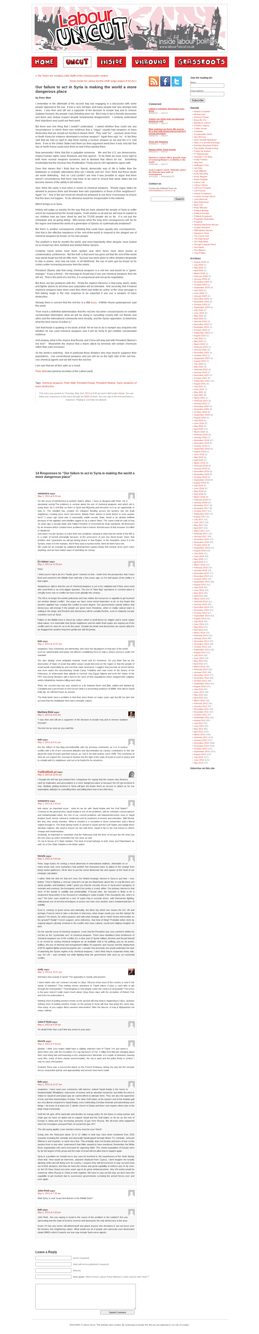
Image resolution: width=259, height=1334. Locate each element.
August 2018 (200, 483)
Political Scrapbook (203, 216)
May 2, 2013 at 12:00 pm (50, 564)
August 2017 (200, 517)
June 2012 (199, 692)
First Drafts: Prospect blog (206, 148)
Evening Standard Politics (206, 145)
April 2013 (198, 664)
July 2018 (198, 485)
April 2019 (198, 460)
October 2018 (200, 477)
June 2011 (199, 726)
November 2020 (201, 409)
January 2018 (200, 502)
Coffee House (200, 128)
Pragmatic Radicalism (204, 219)
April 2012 (198, 698)
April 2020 (198, 429)
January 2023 (200, 350)
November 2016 (201, 542)
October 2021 (200, 378)
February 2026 (201, 276)
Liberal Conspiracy (202, 193)
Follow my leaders (202, 151)
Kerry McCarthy (201, 174)
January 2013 (200, 672)
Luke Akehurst (200, 199)
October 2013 (200, 647)
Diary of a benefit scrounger (207, 142)
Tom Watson (200, 250)
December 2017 (201, 505)
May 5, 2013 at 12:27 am (50, 1084)
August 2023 (200, 335)
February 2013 (201, 669)
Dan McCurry (200, 137)
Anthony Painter (201, 117)
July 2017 (198, 519)
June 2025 (199, 293)
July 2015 (198, 587)
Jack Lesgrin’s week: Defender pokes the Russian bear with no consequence (167, 172)
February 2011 (201, 737)
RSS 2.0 (88, 396)
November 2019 (201, 443)
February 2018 (201, 500)
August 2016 (200, 550)
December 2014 (201, 607)
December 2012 (201, 675)
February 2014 (201, 635)
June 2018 (199, 488)
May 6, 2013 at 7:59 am (49, 1193)
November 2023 (201, 327)
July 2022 (198, 364)
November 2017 (201, 508)
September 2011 (202, 717)
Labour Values (201, 185)
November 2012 (201, 678)
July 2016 (198, 553)
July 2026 (198, 265)
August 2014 (200, 618)
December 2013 (201, 641)
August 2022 (200, 361)
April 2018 (198, 494)
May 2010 (198, 763)
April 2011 (198, 732)
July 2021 (198, 386)
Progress (198, 222)
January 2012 (200, 706)
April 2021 (198, 395)
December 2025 (201, 282)
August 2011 (200, 720)
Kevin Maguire (200, 176)
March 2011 (199, 734)
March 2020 (199, 432)
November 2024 (201, 302)
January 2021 (200, 403)
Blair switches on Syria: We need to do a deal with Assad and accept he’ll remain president (167, 131)
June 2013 (199, 658)
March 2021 (199, 398)
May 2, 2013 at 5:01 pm (49, 742)
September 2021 (202, 381)
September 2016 (202, 548)
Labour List (199, 182)
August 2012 (200, 686)
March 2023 (199, 344)
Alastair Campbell (202, 111)
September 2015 (202, 582)
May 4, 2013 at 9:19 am (49, 1024)
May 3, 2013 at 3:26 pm (49, 858)
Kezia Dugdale (201, 179)
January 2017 (200, 536)
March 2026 (199, 273)
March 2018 (199, 497)
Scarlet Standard (202, 227)
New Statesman (201, 202)
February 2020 (201, 434)
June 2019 (199, 454)
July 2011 (198, 723)
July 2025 (198, 290)
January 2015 (200, 604)
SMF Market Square (203, 230)
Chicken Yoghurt (201, 125)
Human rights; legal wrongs (162, 149)
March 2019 (199, 463)
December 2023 (201, 324)
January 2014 (200, 638)
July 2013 (198, 655)
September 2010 (202, 751)
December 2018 (201, 471)
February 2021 (201, 401)
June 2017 (199, 522)
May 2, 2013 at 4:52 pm (49, 715)
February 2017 (201, 534)
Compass (198, 131)
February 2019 (201, 466)
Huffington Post (201, 165)
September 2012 (202, 683)
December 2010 (201, 743)
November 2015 (201, 576)
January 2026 (200, 279)
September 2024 (202, 307)
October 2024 (200, 304)
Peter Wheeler (200, 208)
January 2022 (200, 372)
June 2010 (199, 760)
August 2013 (200, 652)
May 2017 (198, 525)
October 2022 (200, 355)
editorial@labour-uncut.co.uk (162, 190)
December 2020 (201, 406)
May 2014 (198, 627)
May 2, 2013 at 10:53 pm (50, 774)
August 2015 (200, 584)
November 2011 (201, 712)
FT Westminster (201, 154)
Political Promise (201, 213)
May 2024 (198, 316)
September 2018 (202, 480)
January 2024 (200, 321)
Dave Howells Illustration (205, 140)
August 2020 (200, 418)
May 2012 (198, 695)
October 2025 (200, 285)
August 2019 (200, 451)
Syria (119, 383)
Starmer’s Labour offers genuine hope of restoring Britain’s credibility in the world (167, 159)
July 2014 (198, 621)
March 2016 (199, 565)
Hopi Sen (198, 162)
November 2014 (201, 610)
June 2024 (199, 313)
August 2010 (200, 754)
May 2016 (198, 559)
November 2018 (201, 474)
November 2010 (201, 746)
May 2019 (198, 457)
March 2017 (199, 531)
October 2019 (200, 446)
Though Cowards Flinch (205, 244)
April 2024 (198, 318)
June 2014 (199, 624)
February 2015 (201, 601)
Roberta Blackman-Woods (206, 225)
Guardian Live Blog (203, 157)
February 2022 (201, 369)
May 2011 (198, 729)
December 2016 (201, 539)
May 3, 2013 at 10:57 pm (50, 972)
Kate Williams (200, 171)
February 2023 (201, 347)
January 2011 (200, 740)
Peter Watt (41, 371)
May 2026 (198, 268)
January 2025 (200, 296)
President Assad (86, 383)
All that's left (199, 114)
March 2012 (199, 700)
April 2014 (198, 630)
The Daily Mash (201, 241)
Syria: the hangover (158, 141)
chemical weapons (52, 383)
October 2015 (200, 579)
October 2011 (200, 715)
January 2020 (200, 437)
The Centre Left (201, 236)
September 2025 (202, 287)
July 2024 (198, 310)
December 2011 (201, 709)
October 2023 (200, 330)
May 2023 (198, 341)
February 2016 (201, 567)
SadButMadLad (47, 771)
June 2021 (199, 389)
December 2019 (201, 440)
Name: (193, 82)
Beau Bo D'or (200, 120)
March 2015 (199, 599)
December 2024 (201, 299)
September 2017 (202, 514)
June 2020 (199, 423)
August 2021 (200, 384)
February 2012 (201, 703)
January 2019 (200, 468)
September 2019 (202, 449)
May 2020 (198, 426)
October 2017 (200, 511)
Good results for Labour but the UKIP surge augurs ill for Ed (102, 81)
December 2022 (201, 352)
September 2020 (202, 415)
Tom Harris (199, 247)
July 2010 (198, 757)
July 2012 (198, 689)
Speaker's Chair (201, 233)
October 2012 (200, 681)
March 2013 (199, 666)
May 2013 (198, 661)
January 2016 (200, 570)
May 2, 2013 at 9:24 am (49, 496)
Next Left (198, 205)
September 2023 (202, 333)
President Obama (106, 383)
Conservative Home (203, 134)
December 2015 (201, 573)
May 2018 (198, 491)
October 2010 (200, 749)
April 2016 (198, 562)
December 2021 (201, 375)
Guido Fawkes (200, 159)
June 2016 (199, 556)
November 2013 (201, 644)
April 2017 (198, 528)
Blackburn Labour (202, 123)
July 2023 (198, 338)
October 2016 (200, 545)
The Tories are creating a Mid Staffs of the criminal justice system (72, 75)
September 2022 (202, 358)
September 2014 (202, 616)
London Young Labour (204, 196)
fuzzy (94, 302)
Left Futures (199, 191)
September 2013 (202, 650)
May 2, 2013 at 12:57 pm (50, 644)
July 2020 (198, 420)
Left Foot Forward (202, 188)
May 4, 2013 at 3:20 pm (49, 1044)
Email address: (197, 91)
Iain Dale (198, 168)
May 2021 (198, 392)
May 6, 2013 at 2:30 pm (49, 1212)
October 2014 (200, 613)
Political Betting (201, 210)
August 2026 (200, 262)
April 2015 (198, 596)
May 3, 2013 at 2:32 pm (49, 803)
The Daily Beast (201, 239)
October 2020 (200, 412)
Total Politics (200, 253)
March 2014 (199, 633)
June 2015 (199, 590)
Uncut (121, 393)
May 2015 (198, 593)
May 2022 (198, 367)
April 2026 (198, 270)
